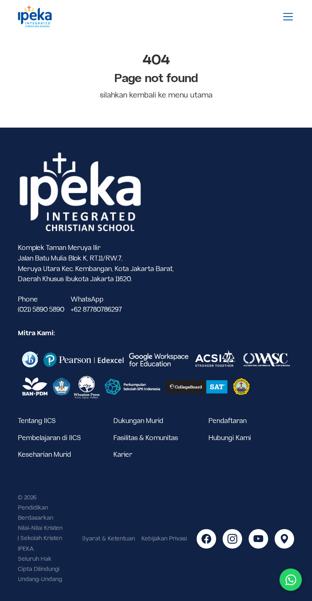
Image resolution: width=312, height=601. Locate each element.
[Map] (284, 539)
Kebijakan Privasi (164, 539)
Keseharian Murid (44, 455)
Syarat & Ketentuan (108, 539)
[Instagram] (232, 539)
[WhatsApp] (291, 579)
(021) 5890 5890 (41, 310)
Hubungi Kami (229, 438)
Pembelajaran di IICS (49, 438)
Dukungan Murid (138, 421)
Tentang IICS (37, 421)
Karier (122, 455)
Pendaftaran (227, 421)
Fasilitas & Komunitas (145, 438)
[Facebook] (206, 539)
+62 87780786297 (96, 310)
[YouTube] (258, 539)
